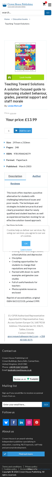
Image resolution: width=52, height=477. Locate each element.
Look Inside (25, 77)
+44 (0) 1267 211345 (18, 367)
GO (47, 13)
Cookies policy (10, 469)
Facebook (13, 422)
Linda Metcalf (15, 105)
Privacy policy (31, 466)
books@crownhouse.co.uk (19, 370)
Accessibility (26, 469)
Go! (46, 404)
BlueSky (6, 422)
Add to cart (25, 130)
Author (36, 176)
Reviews (15, 183)
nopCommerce (44, 469)
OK (26, 243)
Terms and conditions (12, 466)
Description (15, 176)
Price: (7, 113)
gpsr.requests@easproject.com (23, 336)
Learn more (26, 249)
